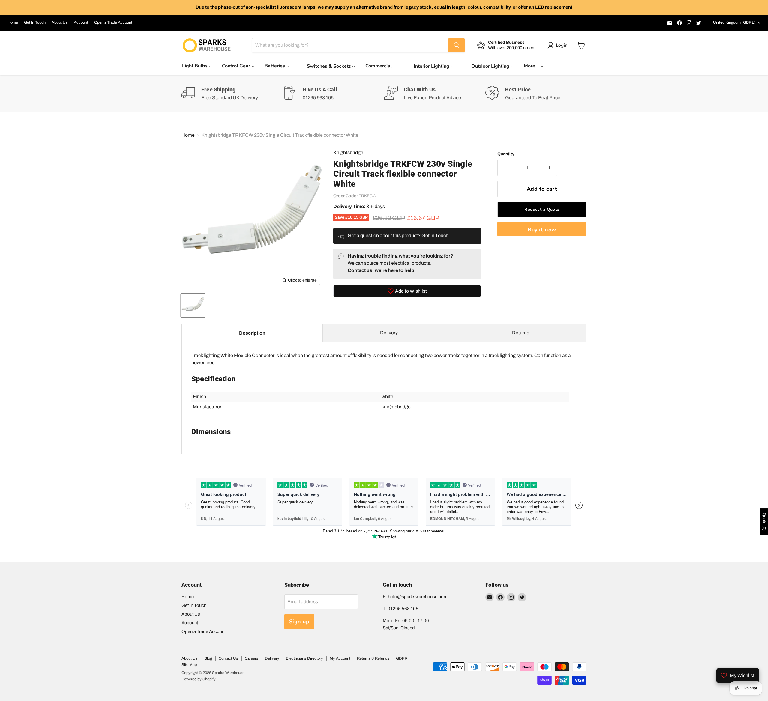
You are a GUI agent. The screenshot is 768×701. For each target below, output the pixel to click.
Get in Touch (435, 235)
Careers (251, 658)
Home (13, 22)
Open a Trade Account (113, 22)
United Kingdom (734, 22)
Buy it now (542, 229)
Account (81, 22)
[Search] (456, 45)
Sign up (299, 621)
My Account (340, 658)
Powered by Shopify (199, 679)
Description (252, 333)
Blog (208, 658)
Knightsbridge (348, 152)
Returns (520, 332)
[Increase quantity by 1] (549, 168)
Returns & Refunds (373, 658)
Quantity (505, 154)
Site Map (189, 665)
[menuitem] (197, 65)
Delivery (389, 332)
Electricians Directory (304, 658)
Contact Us (228, 658)
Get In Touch (35, 22)
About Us (60, 22)
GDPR (401, 658)
